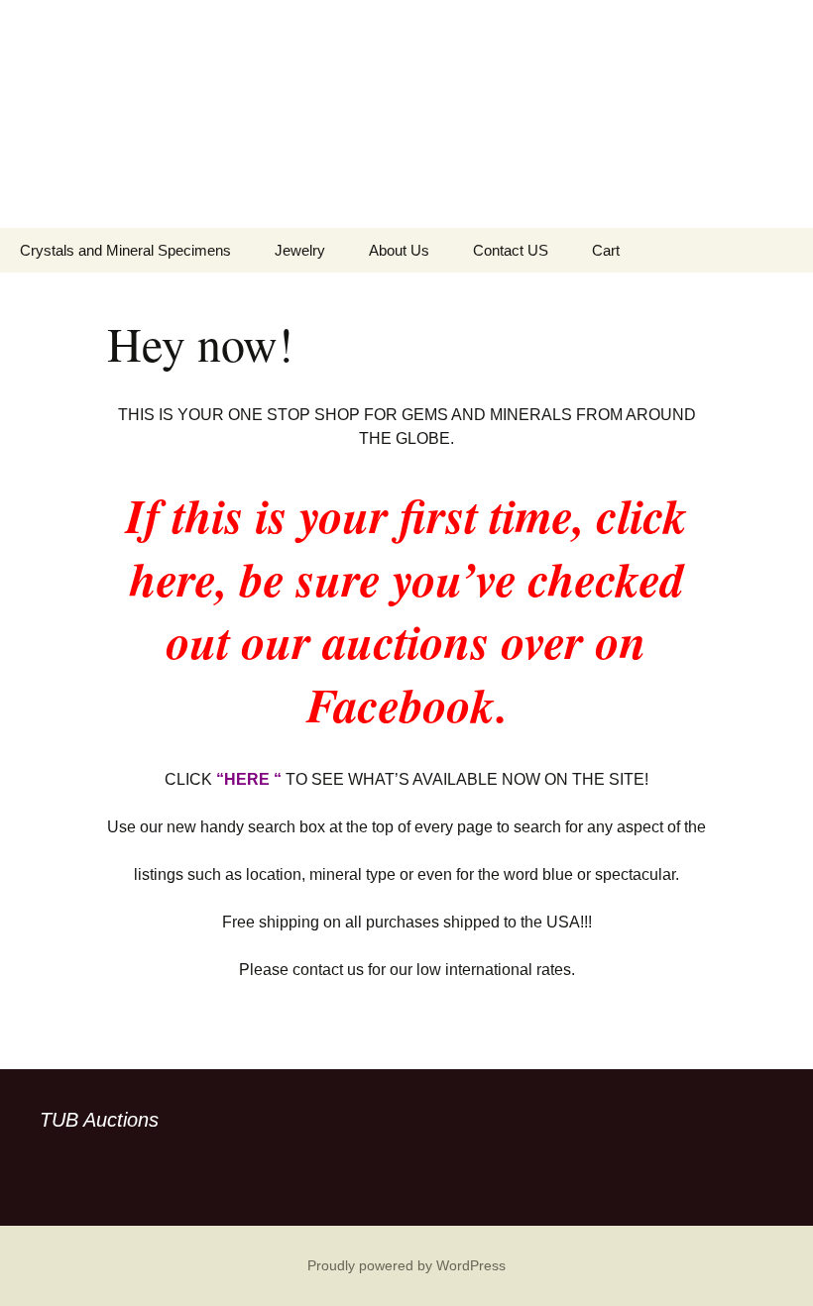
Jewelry (300, 250)
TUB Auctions (99, 1120)
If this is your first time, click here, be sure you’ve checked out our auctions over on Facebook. (406, 609)
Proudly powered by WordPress (406, 1265)
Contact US (510, 250)
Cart (606, 250)
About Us (399, 250)
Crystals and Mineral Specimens (125, 250)
